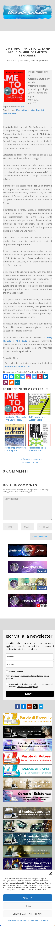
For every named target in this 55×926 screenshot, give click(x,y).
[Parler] (5, 382)
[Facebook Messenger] (11, 376)
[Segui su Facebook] (17, 706)
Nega (28, 905)
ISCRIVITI (29, 693)
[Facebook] (5, 376)
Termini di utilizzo (41, 920)
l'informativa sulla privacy (27, 686)
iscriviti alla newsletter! (17, 366)
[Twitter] (34, 376)
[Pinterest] (40, 376)
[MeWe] (17, 382)
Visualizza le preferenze (27, 913)
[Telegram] (22, 376)
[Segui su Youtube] (29, 706)
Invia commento (41, 536)
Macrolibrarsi (23, 110)
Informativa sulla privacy (25, 920)
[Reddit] (11, 382)
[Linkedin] (45, 376)
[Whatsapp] (17, 376)
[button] (50, 873)
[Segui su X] (35, 706)
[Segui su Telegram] (41, 706)
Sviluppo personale (40, 60)
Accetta (27, 897)
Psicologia (24, 60)
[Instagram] (28, 376)
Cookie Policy (11, 920)
